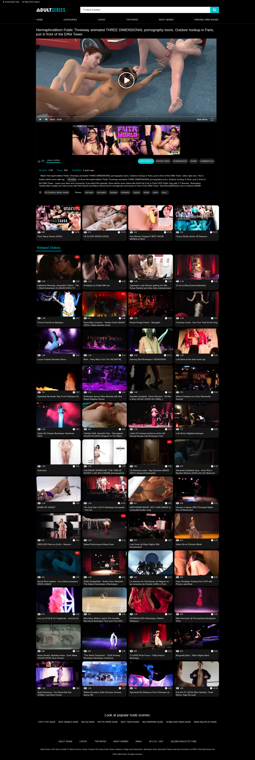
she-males (101, 192)
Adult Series (122, 754)
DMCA (139, 741)
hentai (146, 192)
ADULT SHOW (65, 741)
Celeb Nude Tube (12, 2)
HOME (40, 19)
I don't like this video (42, 161)
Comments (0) (206, 161)
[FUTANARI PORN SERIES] (126, 140)
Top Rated (132, 19)
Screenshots (180, 161)
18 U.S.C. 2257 (156, 741)
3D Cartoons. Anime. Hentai (56, 192)
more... (165, 192)
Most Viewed (166, 19)
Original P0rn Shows (206, 19)
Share (194, 161)
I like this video (39, 161)
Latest (102, 19)
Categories (70, 19)
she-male (72, 179)
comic (155, 192)
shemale (113, 192)
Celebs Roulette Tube (183, 741)
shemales (125, 192)
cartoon (136, 192)
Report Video (163, 161)
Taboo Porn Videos (32, 2)
